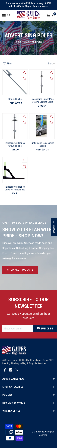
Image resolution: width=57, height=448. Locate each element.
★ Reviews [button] (54, 227)
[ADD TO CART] (51, 78)
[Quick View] (24, 72)
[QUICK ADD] (24, 78)
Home (18, 41)
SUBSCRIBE (47, 328)
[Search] (8, 15)
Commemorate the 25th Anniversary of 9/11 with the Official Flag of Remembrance (28, 4)
